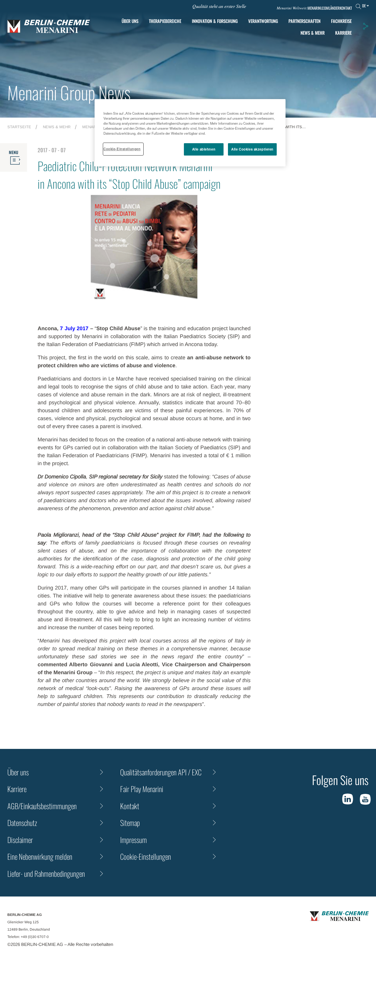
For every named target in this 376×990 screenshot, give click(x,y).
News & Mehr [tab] (313, 32)
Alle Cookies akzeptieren (252, 149)
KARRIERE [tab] (343, 32)
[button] (365, 26)
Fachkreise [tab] (341, 21)
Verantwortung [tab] (263, 21)
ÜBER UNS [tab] (130, 21)
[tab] (215, 21)
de (364, 6)
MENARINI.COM (318, 8)
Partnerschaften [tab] (304, 21)
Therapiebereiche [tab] (165, 21)
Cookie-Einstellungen (121, 148)
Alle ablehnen (203, 149)
